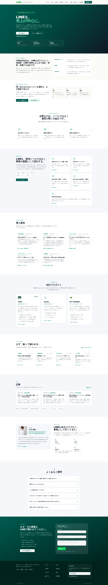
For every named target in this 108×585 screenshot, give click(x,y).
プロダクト (66, 2)
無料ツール (76, 2)
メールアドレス (60, 534)
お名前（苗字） (60, 529)
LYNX (52, 2)
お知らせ (61, 408)
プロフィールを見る (22, 446)
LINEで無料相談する (26, 550)
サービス (47, 2)
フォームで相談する (36, 33)
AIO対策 (56, 2)
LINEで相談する (21, 33)
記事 (71, 2)
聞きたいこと (59, 539)
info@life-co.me (74, 576)
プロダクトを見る (21, 324)
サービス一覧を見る (21, 179)
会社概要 (81, 2)
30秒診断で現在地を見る (21, 36)
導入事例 (61, 2)
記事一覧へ (88, 387)
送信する (61, 548)
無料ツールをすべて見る (86, 347)
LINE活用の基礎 (24, 408)
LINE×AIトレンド (45, 408)
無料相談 (87, 2)
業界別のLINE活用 (35, 408)
